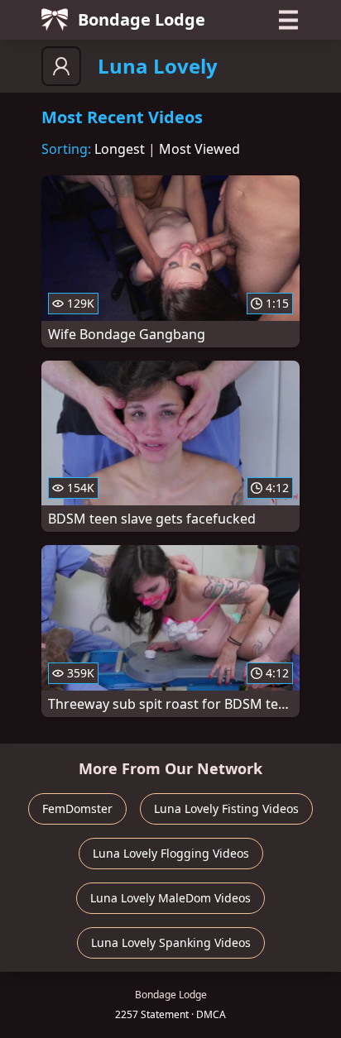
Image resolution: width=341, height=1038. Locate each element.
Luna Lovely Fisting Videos (226, 808)
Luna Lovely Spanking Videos (171, 942)
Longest (119, 149)
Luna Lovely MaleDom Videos (170, 898)
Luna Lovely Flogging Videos (171, 853)
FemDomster (77, 808)
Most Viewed (199, 149)
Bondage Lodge (141, 19)
